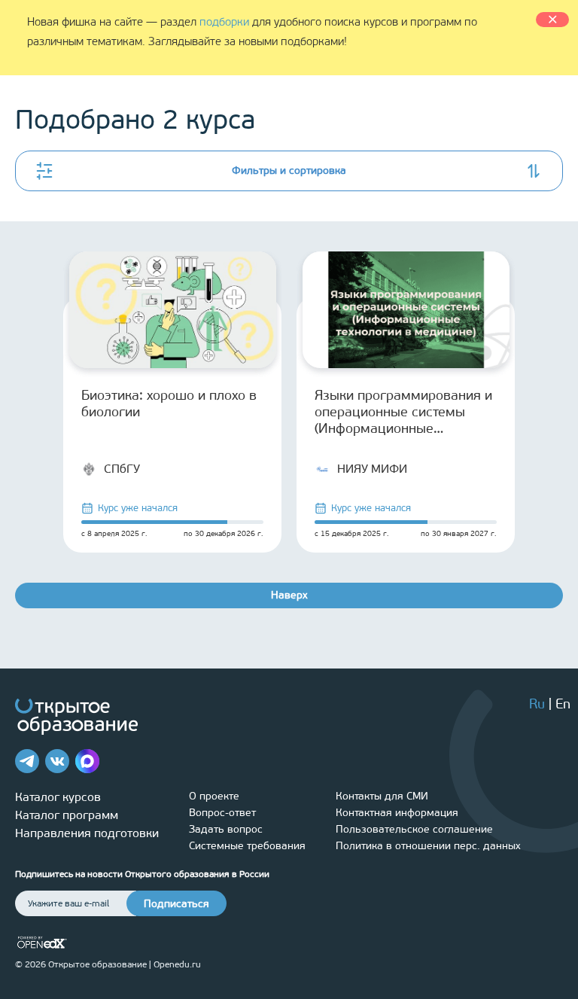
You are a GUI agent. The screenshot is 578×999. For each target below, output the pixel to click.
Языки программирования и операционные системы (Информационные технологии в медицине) (403, 412)
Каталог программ (66, 815)
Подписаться (176, 903)
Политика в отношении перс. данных (428, 845)
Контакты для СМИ (382, 796)
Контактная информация (397, 812)
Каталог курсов (58, 797)
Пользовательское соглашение (414, 829)
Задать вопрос (226, 829)
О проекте (214, 796)
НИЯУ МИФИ (372, 468)
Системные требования (247, 845)
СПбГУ (122, 468)
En (562, 704)
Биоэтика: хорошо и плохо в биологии (169, 403)
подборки (224, 22)
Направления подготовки (87, 833)
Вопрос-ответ (222, 812)
